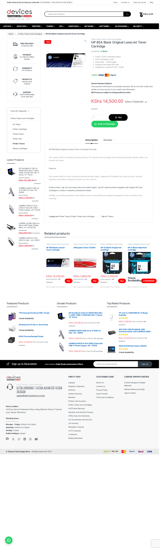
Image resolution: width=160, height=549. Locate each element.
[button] (85, 40)
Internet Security (75, 394)
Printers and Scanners (77, 401)
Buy (120, 117)
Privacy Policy (102, 390)
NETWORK (89, 26)
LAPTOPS (7, 26)
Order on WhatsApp (106, 124)
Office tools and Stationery (79, 416)
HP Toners (109, 216)
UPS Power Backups (76, 408)
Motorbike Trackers (76, 427)
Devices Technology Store (19, 451)
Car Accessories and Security (80, 420)
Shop (115, 2)
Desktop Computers (76, 386)
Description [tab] (91, 140)
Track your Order (139, 2)
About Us (100, 382)
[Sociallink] (7, 438)
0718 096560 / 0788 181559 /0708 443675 (39, 2)
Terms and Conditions (105, 397)
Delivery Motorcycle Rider (134, 389)
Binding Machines (75, 438)
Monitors (71, 397)
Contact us (125, 2)
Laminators (72, 434)
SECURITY (137, 26)
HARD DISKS (73, 26)
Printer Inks (17, 139)
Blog (151, 2)
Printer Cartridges (106, 244)
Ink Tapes (17, 124)
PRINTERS (36, 26)
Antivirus (71, 390)
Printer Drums (18, 134)
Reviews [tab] (108, 140)
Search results (102, 394)
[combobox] (84, 14)
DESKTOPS (21, 26)
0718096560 (148, 281)
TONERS (49, 26)
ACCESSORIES (120, 26)
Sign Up (145, 364)
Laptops (71, 382)
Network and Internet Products (80, 412)
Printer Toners (96, 39)
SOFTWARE (104, 26)
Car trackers (73, 423)
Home (10, 34)
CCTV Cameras (74, 431)
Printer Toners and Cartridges (30, 34)
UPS (60, 26)
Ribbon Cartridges (20, 148)
